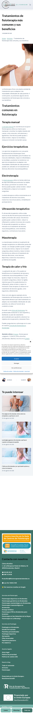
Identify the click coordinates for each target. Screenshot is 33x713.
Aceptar (16, 359)
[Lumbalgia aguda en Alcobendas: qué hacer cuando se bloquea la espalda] (16, 430)
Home (4, 38)
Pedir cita (27, 710)
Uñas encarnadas (8, 638)
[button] (30, 341)
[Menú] (30, 4)
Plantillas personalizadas (10, 632)
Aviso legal (27, 371)
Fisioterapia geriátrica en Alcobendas (14, 601)
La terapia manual (7, 127)
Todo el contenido (8, 665)
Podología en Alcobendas (10, 627)
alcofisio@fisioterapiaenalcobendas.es (16, 579)
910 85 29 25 (8, 572)
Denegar (16, 363)
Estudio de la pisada (8, 629)
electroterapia (8, 180)
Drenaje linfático (8, 610)
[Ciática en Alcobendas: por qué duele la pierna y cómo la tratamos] (16, 456)
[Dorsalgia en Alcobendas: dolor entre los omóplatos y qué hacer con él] (16, 403)
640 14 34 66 (8, 574)
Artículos (10, 38)
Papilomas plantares (9, 640)
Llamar (6, 710)
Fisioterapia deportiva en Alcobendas (14, 599)
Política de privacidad (18, 371)
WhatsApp (16, 710)
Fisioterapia (6, 670)
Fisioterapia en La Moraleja (11, 618)
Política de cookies (7, 371)
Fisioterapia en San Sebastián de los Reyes (16, 616)
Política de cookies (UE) (10, 657)
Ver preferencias (16, 368)
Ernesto (15, 334)
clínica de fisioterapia (18, 310)
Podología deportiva (9, 634)
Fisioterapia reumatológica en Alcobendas (16, 603)
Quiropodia (6, 636)
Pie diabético (6, 643)
